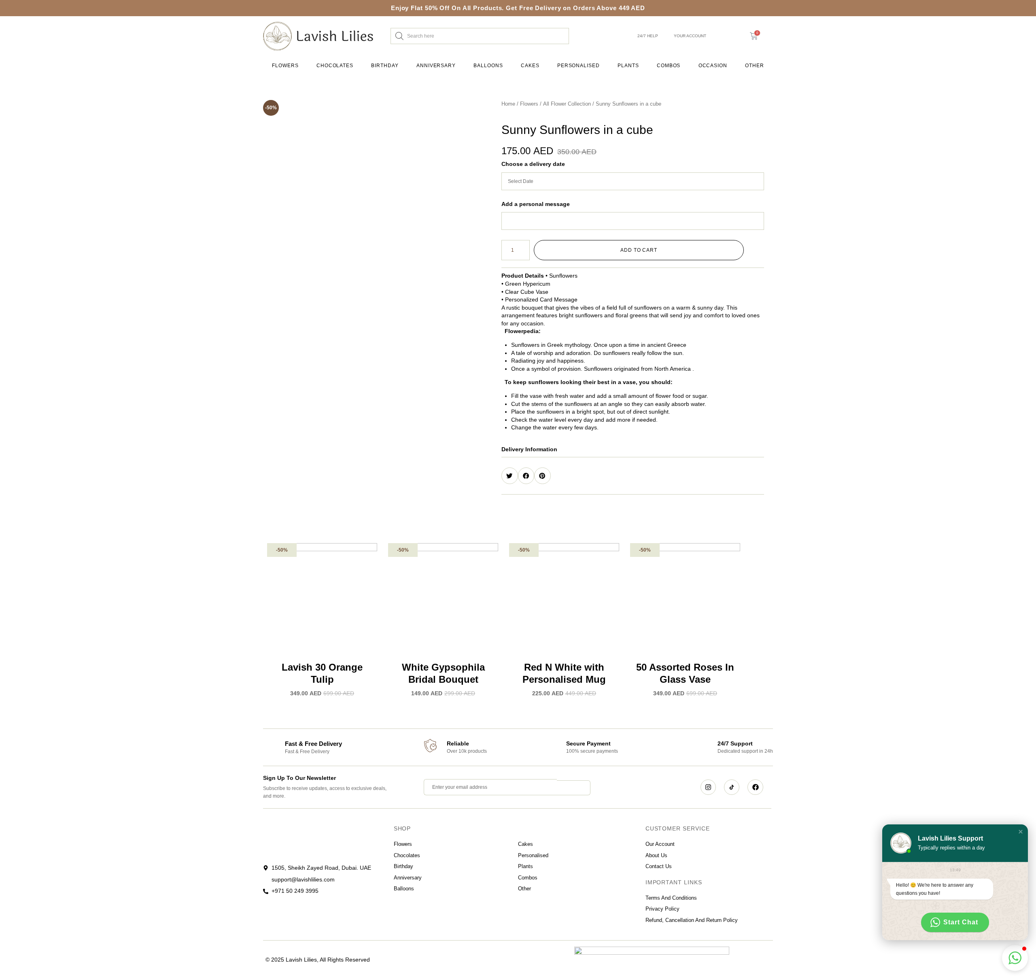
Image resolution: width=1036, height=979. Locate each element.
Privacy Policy (662, 909)
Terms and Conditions (671, 898)
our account (660, 844)
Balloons (488, 65)
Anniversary (436, 65)
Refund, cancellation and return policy (691, 920)
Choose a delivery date (533, 164)
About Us (656, 855)
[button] (632, 449)
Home (508, 104)
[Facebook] (755, 787)
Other (754, 65)
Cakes (530, 65)
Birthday (384, 65)
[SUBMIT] (573, 787)
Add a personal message (535, 204)
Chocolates (334, 65)
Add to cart (638, 250)
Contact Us (658, 866)
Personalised (578, 65)
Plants (628, 65)
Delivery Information (529, 449)
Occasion (712, 65)
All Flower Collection (567, 104)
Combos (669, 65)
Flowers (285, 65)
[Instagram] (708, 787)
